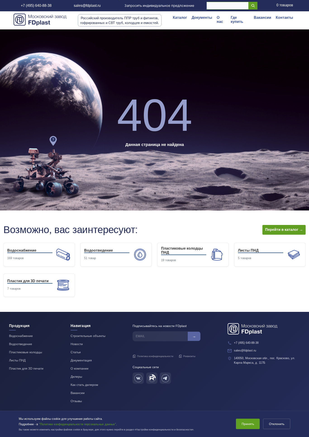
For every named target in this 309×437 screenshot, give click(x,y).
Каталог (180, 17)
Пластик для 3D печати (26, 368)
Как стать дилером (84, 385)
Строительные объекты (88, 336)
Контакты (284, 17)
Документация (81, 360)
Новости (77, 344)
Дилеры (76, 376)
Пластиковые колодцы (25, 352)
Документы (202, 17)
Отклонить (276, 424)
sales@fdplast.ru (87, 5)
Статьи (76, 352)
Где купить (237, 20)
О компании (79, 368)
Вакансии (262, 17)
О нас (220, 20)
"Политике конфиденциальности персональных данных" (77, 424)
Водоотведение (20, 344)
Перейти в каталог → (284, 230)
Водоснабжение (21, 336)
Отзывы (76, 401)
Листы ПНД (17, 360)
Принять (248, 424)
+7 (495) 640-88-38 (36, 5)
